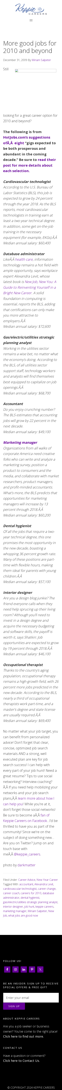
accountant (26, 884)
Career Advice (26, 880)
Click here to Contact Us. (21, 1061)
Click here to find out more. (23, 1036)
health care (24, 259)
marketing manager (15, 911)
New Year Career (47, 880)
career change (47, 889)
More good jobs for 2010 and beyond (29, 47)
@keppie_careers (27, 854)
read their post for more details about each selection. (29, 165)
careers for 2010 (31, 893)
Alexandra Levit (43, 884)
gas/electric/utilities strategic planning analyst (30, 902)
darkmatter (26, 865)
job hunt (29, 906)
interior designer (13, 906)
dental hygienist (30, 898)
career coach (11, 893)
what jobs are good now (23, 915)
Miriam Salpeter (37, 911)
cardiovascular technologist (20, 889)
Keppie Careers (31, 9)
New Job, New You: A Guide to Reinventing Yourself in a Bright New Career (29, 287)
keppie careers (44, 906)
